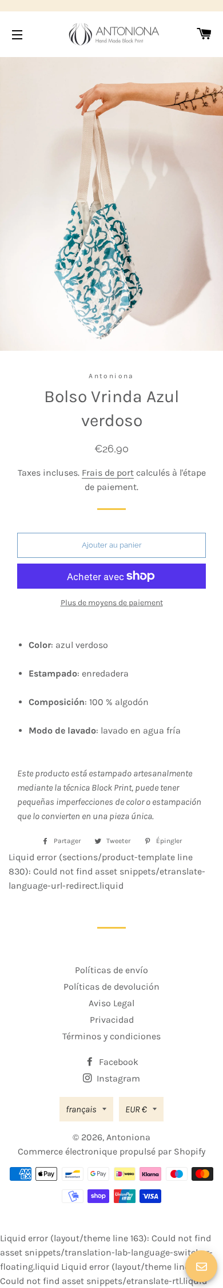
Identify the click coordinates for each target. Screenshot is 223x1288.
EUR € (136, 1109)
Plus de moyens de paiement (112, 602)
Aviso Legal (111, 1003)
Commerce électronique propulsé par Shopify (111, 1151)
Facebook (117, 1061)
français (81, 1109)
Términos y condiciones (111, 1036)
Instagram (117, 1078)
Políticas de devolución (111, 986)
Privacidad (112, 1019)
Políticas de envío (111, 970)
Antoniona (128, 1137)
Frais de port (108, 472)
